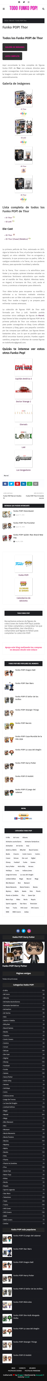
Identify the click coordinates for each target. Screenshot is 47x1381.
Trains (15, 908)
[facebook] (19, 2)
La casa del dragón (26, 875)
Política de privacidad (32, 1371)
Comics (37, 854)
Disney (8, 862)
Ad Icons (16, 837)
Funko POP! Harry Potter (25, 763)
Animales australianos (13, 842)
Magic (21, 879)
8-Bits (8, 837)
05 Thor (9, 235)
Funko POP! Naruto (23, 723)
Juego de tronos (11, 875)
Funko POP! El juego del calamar (25, 791)
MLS (19, 883)
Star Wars (23, 904)
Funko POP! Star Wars (24, 683)
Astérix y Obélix (11, 850)
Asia (27, 846)
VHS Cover (24, 908)
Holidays (9, 871)
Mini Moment (10, 883)
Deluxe (16, 858)
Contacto (22, 1368)
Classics (16, 854)
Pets (31, 891)
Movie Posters (25, 887)
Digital (33, 858)
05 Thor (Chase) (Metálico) (17, 239)
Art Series (19, 846)
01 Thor (9, 218)
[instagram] (28, 2)
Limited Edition (11, 879)
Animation (9, 846)
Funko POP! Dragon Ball (25, 670)
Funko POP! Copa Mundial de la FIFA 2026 (28, 737)
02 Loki (9, 222)
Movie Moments (11, 887)
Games (33, 862)
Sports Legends (11, 904)
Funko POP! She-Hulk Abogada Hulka (26, 1316)
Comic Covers (27, 854)
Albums (25, 837)
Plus (23, 895)
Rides (18, 899)
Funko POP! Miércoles (22, 1302)
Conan (8, 858)
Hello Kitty (21, 866)
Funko (25, 862)
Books (8, 854)
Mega (36, 879)
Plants (38, 891)
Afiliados (32, 1368)
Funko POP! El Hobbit (24, 776)
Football (17, 862)
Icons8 (26, 1377)
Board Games (33, 850)
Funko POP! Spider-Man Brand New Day (28, 536)
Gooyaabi (39, 1375)
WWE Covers (17, 912)
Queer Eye (31, 895)
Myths (17, 891)
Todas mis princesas (10, 979)
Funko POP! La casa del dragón (28, 750)
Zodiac (26, 912)
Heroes (30, 866)
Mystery (8, 891)
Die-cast (25, 858)
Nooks (24, 891)
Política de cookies (15, 1371)
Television (33, 904)
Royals (33, 899)
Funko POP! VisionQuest (23, 511)
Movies (35, 887)
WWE (7, 912)
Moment (27, 883)
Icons (17, 871)
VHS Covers (35, 908)
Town (7, 908)
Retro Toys (9, 899)
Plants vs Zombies (12, 895)
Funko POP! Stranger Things (27, 710)
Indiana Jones (27, 871)
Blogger (20, 1375)
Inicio (6, 21)
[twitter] (23, 2)
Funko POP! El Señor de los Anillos (26, 698)
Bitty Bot (23, 850)
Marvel (11, 21)
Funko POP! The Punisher (24, 523)
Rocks (26, 899)
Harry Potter (10, 866)
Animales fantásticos (32, 842)
